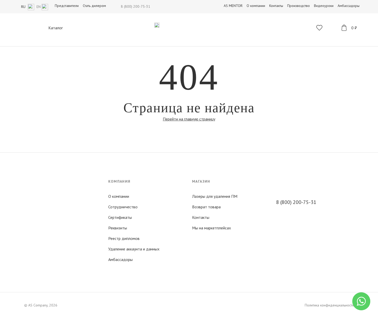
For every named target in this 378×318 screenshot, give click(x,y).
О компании (118, 196)
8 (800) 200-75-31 (135, 6)
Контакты (200, 217)
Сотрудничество (123, 206)
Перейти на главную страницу (189, 118)
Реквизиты (117, 227)
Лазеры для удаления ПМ (214, 196)
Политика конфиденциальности (329, 305)
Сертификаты (120, 217)
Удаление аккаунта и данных (133, 248)
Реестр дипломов (124, 238)
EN (39, 6)
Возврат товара (206, 206)
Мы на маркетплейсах (211, 227)
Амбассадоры (120, 259)
